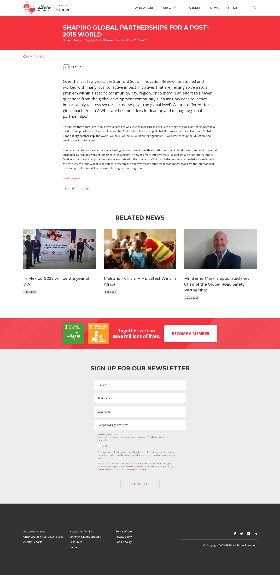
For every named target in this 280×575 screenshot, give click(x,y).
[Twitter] (241, 533)
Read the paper (72, 178)
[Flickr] (248, 533)
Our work (170, 8)
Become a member (190, 333)
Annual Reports (32, 542)
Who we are (144, 8)
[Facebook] (235, 533)
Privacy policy (124, 536)
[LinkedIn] (255, 533)
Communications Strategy (85, 536)
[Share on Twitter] (73, 188)
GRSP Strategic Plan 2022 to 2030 (43, 536)
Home (66, 40)
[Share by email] (87, 188)
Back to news (35, 56)
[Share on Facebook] (66, 188)
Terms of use (124, 531)
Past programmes (34, 531)
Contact (233, 8)
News (214, 8)
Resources (193, 8)
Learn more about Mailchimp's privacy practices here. (122, 469)
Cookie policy (124, 542)
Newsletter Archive (81, 531)
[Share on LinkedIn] (80, 188)
